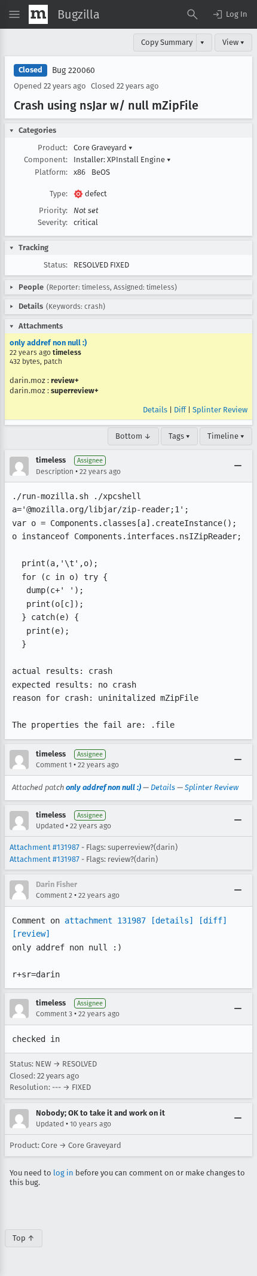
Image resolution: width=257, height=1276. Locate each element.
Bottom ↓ (133, 436)
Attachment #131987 (44, 847)
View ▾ (233, 42)
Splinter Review (219, 409)
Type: (59, 193)
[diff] (212, 920)
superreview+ (75, 390)
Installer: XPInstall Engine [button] (122, 159)
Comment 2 (54, 895)
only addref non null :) (48, 342)
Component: (46, 159)
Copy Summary (166, 42)
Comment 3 (54, 1014)
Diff (180, 409)
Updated (50, 826)
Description (55, 471)
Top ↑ (24, 1238)
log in (63, 1172)
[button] (229, 14)
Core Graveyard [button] (103, 147)
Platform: (51, 172)
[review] (31, 933)
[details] (172, 920)
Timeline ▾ (225, 436)
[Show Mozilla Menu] (38, 14)
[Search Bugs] (192, 14)
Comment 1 (54, 765)
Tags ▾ (179, 436)
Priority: (53, 210)
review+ (65, 380)
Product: (53, 147)
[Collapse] (237, 466)
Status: (56, 264)
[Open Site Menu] (14, 14)
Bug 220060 (73, 70)
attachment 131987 (105, 920)
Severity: (53, 222)
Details (155, 409)
